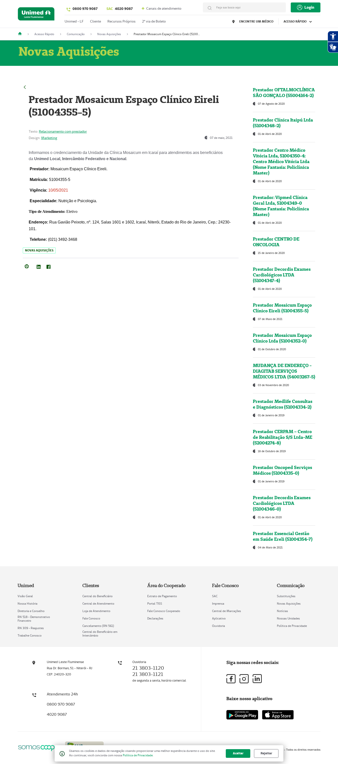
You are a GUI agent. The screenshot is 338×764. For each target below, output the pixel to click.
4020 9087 (119, 8)
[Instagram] (244, 678)
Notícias (282, 611)
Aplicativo (219, 618)
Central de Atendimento (98, 603)
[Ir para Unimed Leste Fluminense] (36, 15)
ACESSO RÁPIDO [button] (295, 21)
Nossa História (27, 603)
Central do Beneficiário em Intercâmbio (99, 633)
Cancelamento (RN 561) (98, 626)
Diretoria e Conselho (31, 611)
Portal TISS (154, 603)
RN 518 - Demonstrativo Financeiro (34, 618)
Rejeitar (266, 753)
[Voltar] (25, 86)
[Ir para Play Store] (242, 714)
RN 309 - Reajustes (31, 628)
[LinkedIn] (39, 266)
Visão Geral (25, 596)
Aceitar (238, 753)
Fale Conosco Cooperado (163, 611)
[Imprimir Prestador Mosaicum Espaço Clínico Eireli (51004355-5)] (27, 266)
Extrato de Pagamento (162, 596)
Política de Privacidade (292, 626)
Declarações (155, 618)
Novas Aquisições (289, 603)
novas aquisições (39, 250)
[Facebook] (48, 266)
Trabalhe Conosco (30, 635)
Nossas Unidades (288, 618)
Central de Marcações (226, 611)
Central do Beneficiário (97, 596)
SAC (214, 596)
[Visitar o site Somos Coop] (38, 747)
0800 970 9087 (84, 8)
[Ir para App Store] (278, 714)
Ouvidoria (218, 626)
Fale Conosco (91, 618)
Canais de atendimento (163, 8)
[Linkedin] (257, 678)
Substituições (286, 596)
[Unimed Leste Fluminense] (21, 34)
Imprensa (218, 603)
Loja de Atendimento (96, 611)
